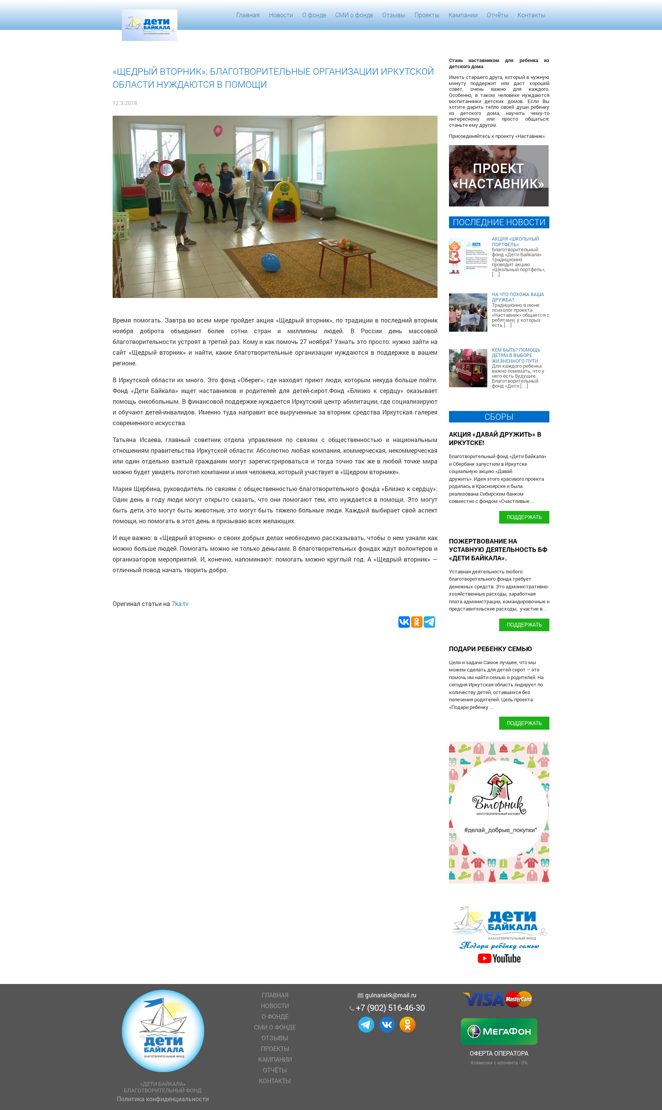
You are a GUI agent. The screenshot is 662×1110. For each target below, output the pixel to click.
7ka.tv (180, 603)
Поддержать (524, 517)
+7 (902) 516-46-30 (390, 1007)
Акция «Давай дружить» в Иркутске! (495, 438)
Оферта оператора (499, 1053)
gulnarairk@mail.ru (390, 995)
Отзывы (393, 15)
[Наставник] (499, 204)
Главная (248, 15)
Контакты (532, 15)
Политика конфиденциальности (163, 1099)
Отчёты (497, 15)
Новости (281, 15)
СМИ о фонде (354, 15)
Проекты (427, 15)
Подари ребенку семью (490, 648)
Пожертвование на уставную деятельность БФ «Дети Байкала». (498, 549)
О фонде (314, 15)
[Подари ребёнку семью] (499, 963)
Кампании (463, 15)
